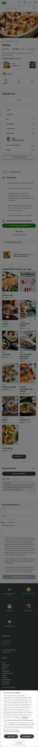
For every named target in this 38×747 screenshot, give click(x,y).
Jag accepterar (27, 736)
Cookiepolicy (25, 717)
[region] (19, 718)
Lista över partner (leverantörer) (11, 731)
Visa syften (19, 743)
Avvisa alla (11, 736)
